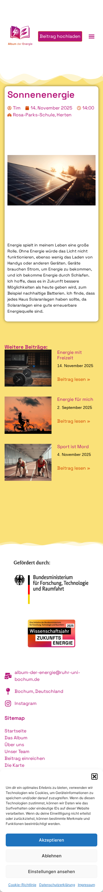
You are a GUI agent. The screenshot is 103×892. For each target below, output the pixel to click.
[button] (94, 776)
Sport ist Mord (73, 447)
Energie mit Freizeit (69, 355)
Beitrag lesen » (73, 379)
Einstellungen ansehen (51, 871)
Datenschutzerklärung (57, 885)
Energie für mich (75, 399)
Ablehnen (52, 855)
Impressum (86, 885)
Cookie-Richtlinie (22, 885)
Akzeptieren (51, 840)
